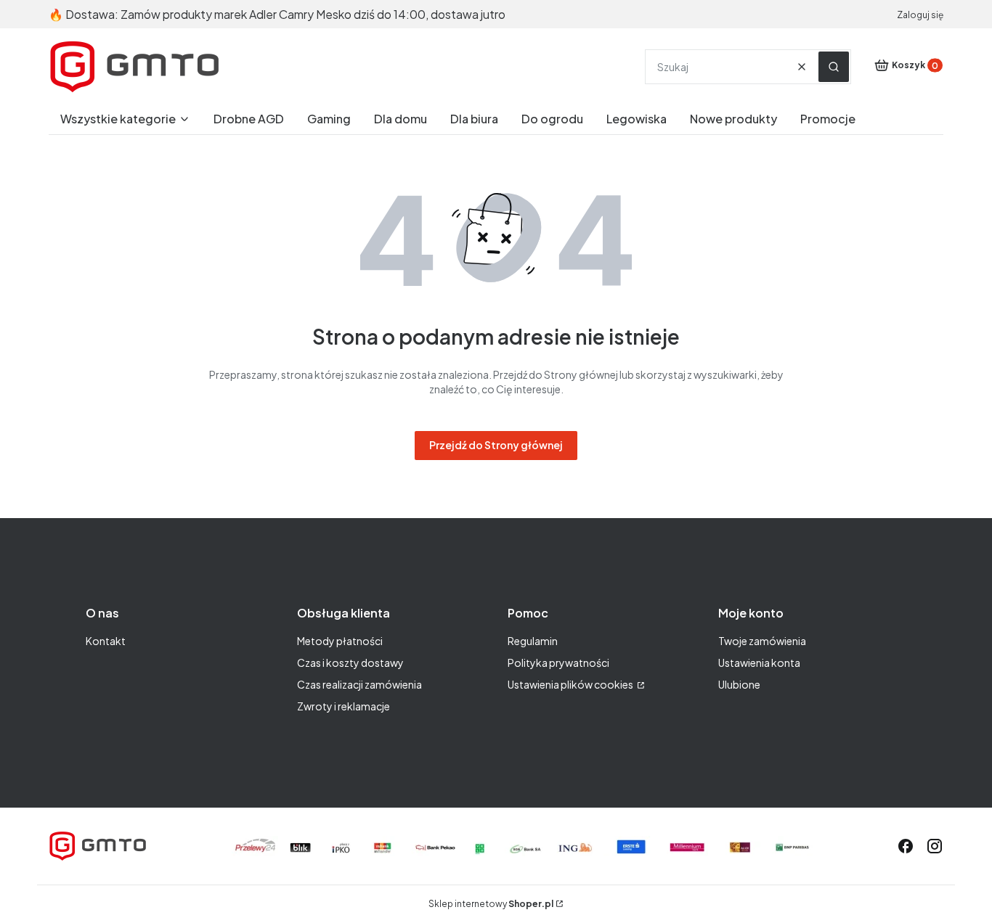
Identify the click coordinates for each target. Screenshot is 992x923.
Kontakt (106, 640)
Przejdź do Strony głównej (496, 444)
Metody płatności (340, 640)
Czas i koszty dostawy (350, 662)
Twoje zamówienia (762, 640)
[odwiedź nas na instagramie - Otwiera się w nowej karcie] (934, 846)
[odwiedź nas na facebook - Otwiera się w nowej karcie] (905, 846)
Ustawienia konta (759, 662)
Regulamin (533, 640)
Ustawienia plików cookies (571, 684)
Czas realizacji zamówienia (359, 684)
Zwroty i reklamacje (343, 706)
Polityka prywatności (558, 662)
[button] (833, 67)
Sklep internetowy (490, 903)
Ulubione (739, 684)
